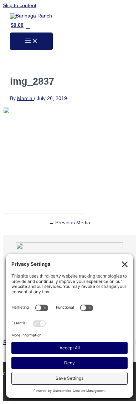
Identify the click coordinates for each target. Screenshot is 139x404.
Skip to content (19, 5)
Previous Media (69, 222)
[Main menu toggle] (31, 41)
